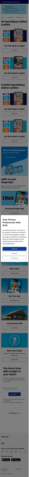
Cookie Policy (10, 244)
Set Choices (14, 258)
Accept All (14, 249)
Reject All (14, 253)
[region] (14, 238)
